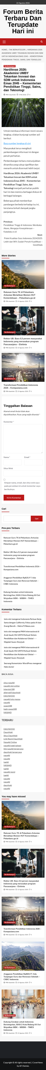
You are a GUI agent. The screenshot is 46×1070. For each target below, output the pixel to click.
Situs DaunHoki (10, 735)
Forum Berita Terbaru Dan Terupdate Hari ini (23, 21)
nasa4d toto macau (12, 699)
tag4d (6, 762)
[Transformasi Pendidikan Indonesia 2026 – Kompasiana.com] (23, 367)
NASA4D (8, 712)
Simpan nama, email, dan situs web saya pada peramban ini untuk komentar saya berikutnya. (22, 485)
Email (27, 457)
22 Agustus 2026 (23, 301)
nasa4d (7, 702)
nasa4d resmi (9, 772)
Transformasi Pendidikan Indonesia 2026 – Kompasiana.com (22, 568)
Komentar (9, 421)
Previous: (23, 227)
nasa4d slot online (12, 686)
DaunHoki (8, 732)
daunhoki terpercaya (13, 752)
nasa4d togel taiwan (12, 745)
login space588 (10, 709)
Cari (4, 509)
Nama (7, 457)
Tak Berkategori (9, 66)
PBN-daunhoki (11, 95)
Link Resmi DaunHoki (13, 739)
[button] (4, 41)
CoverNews (37, 1062)
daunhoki (8, 785)
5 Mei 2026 (22, 95)
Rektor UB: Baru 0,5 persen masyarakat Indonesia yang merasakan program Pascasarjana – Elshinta (23, 342)
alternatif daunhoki (12, 692)
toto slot (8, 619)
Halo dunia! (9, 667)
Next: (23, 240)
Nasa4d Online (10, 742)
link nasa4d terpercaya (13, 748)
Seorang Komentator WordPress (18, 663)
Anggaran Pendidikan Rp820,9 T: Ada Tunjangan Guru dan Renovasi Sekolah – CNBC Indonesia (21, 580)
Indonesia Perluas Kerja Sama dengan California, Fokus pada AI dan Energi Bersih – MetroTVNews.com (22, 622)
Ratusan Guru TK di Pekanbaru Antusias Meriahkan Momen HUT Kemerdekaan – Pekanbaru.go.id (19, 295)
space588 (8, 706)
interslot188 (9, 689)
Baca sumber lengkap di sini (17, 143)
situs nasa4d (9, 682)
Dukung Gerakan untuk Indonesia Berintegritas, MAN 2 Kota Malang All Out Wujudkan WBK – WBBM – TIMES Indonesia (22, 596)
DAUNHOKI (9, 696)
